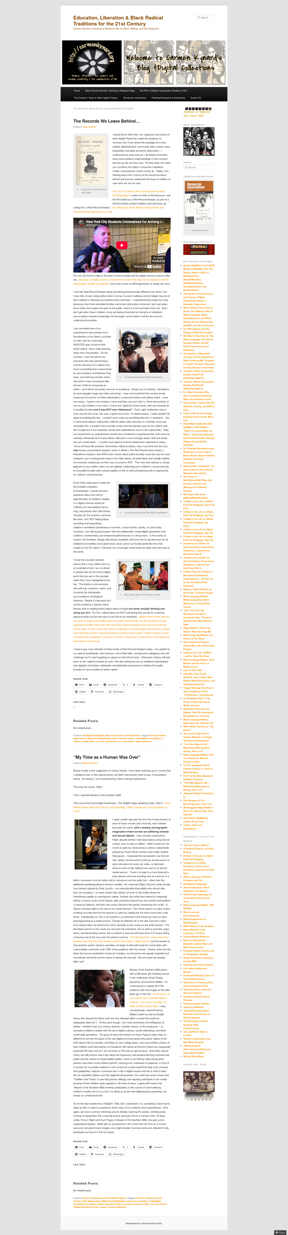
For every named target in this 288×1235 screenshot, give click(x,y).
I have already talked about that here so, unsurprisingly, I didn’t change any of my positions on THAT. (121, 807)
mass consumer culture (123, 738)
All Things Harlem (157, 735)
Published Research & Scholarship (168, 97)
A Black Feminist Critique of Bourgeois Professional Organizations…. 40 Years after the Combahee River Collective (198, 578)
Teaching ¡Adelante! (193, 1007)
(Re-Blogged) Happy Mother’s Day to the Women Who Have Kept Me (198, 811)
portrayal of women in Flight (136, 1204)
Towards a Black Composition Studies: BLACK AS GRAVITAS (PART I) (198, 385)
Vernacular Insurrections (134, 97)
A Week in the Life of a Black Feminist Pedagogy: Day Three (198, 522)
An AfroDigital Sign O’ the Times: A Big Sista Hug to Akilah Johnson (196, 702)
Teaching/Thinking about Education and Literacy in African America (196, 1014)
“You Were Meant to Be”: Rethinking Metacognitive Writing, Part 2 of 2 (196, 748)
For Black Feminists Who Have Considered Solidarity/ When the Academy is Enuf (197, 396)
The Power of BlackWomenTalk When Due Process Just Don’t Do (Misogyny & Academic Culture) (197, 483)
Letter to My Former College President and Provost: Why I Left (198, 417)
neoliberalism (88, 741)
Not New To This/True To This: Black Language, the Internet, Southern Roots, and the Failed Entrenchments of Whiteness (198, 343)
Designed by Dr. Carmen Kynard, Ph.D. (144, 1223)
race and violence (126, 741)
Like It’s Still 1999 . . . (194, 670)
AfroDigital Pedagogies (93, 735)
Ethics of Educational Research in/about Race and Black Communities (197, 944)
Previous (187, 1086)
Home (77, 90)
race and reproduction (106, 741)
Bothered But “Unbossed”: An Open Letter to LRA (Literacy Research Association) (198, 469)
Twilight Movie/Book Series (86, 1207)
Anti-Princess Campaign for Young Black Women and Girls (197, 898)
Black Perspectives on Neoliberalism (122, 735)
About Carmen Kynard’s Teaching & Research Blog (109, 90)
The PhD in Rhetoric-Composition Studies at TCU (163, 90)
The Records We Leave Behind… (106, 121)
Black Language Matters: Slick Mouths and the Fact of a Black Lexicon (198, 663)
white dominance (144, 741)
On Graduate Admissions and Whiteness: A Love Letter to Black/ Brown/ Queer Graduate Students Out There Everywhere (198, 455)
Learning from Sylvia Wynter (198, 964)
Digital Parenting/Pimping (99, 738)
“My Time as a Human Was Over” (107, 757)
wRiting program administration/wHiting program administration (197, 1049)
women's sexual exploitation (113, 1207)
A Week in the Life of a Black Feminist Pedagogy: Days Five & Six (199, 505)
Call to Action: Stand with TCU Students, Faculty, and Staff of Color (199, 406)
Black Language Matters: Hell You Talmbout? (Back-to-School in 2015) (198, 758)
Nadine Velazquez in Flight (109, 1204)
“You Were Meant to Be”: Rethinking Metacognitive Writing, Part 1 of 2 (196, 786)
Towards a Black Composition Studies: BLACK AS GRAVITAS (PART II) (198, 374)
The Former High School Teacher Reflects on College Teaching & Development (197, 737)
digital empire (79, 738)
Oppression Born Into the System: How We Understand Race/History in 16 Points (198, 712)
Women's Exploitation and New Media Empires (104, 1198)
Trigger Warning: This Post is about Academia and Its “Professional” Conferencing (198, 691)
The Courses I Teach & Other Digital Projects (96, 97)
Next (210, 1086)
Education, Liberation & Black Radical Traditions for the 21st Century (118, 20)
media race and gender (137, 1201)
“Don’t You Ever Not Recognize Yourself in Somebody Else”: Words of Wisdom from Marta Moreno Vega (197, 617)
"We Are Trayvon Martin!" (196, 845)
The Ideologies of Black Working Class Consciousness (195, 1024)
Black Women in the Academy (198, 926)
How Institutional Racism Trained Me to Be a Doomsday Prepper (198, 645)
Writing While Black (193, 1056)
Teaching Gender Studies (196, 1003)
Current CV (195, 97)
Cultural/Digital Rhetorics (196, 936)
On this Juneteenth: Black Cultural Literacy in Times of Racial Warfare (198, 769)
